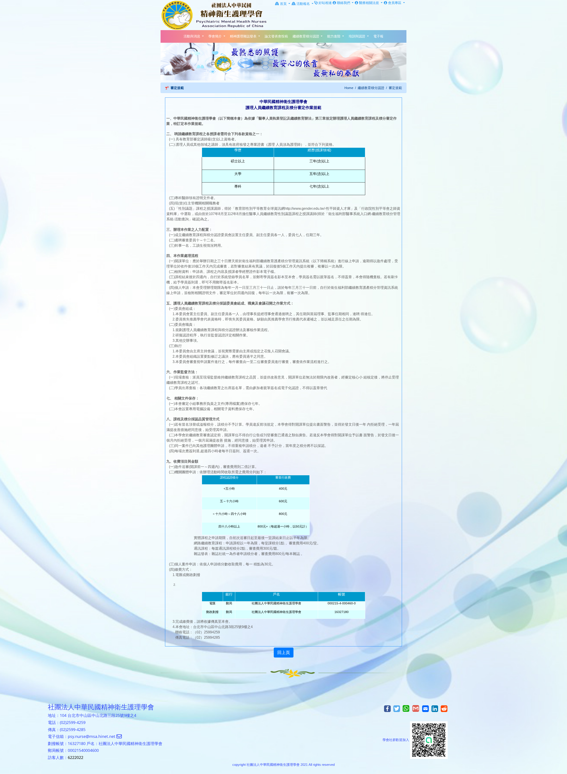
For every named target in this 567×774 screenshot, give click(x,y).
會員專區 (394, 3)
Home (348, 88)
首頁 (283, 4)
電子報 (378, 36)
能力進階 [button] (334, 36)
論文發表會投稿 (276, 36)
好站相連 (325, 3)
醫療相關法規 (369, 3)
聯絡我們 (343, 3)
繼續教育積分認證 (371, 88)
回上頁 (283, 652)
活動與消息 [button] (192, 36)
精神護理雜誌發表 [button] (243, 36)
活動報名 (303, 4)
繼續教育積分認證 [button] (306, 36)
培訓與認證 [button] (357, 36)
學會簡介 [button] (215, 36)
